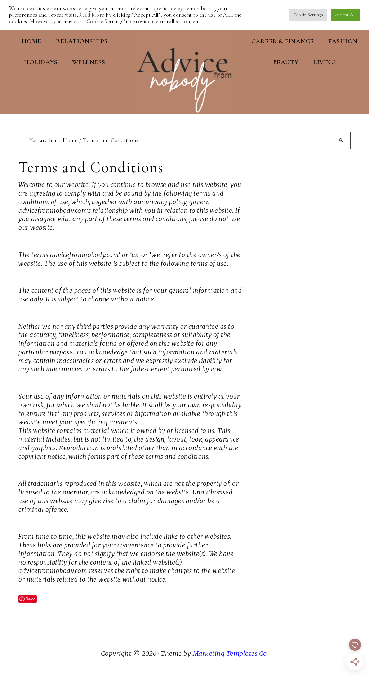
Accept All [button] (345, 15)
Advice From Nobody (184, 69)
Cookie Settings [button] (308, 15)
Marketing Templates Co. (230, 653)
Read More (91, 15)
